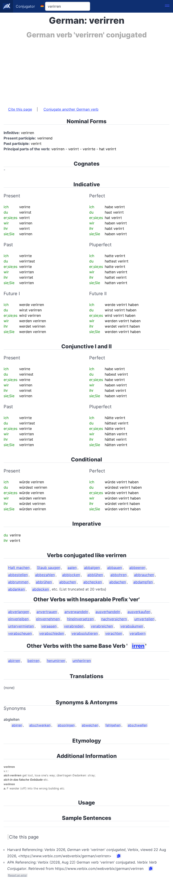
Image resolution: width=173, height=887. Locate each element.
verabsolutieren (84, 633)
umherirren (82, 660)
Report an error (17, 875)
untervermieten (21, 626)
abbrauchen (144, 574)
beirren (33, 660)
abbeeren (137, 567)
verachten (113, 633)
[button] (167, 6)
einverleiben (18, 619)
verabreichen (102, 626)
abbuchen (67, 582)
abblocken (71, 574)
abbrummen (18, 582)
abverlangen (18, 611)
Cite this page (20, 109)
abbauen (114, 567)
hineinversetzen (80, 619)
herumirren (56, 660)
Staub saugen (48, 567)
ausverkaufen (138, 611)
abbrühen (44, 582)
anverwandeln (76, 611)
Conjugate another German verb (70, 109)
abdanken (16, 589)
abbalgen (92, 567)
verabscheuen (20, 633)
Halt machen (19, 567)
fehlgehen (113, 725)
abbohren (118, 574)
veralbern (138, 633)
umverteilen (144, 619)
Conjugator (25, 6)
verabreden (73, 626)
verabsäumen (131, 626)
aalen (72, 567)
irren (138, 646)
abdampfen (143, 582)
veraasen (49, 626)
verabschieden (51, 633)
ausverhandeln (108, 611)
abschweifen (137, 725)
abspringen (66, 725)
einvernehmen (48, 619)
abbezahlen (45, 574)
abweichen (90, 725)
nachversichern (114, 619)
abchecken (92, 582)
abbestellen (18, 574)
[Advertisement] (86, 70)
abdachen (117, 582)
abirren (14, 660)
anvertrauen (46, 611)
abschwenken (39, 725)
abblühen (95, 574)
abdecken (40, 589)
